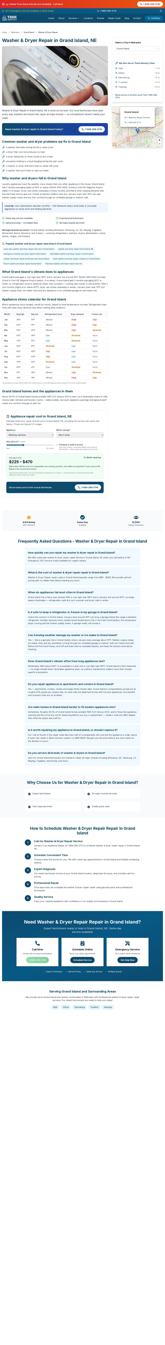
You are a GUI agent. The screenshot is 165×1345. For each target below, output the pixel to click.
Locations (88, 18)
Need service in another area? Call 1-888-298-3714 (136, 96)
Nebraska (15, 32)
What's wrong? (63, 430)
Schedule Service (82, 960)
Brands (100, 18)
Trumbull (94, 1007)
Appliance (10, 430)
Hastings (108, 1007)
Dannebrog (80, 1007)
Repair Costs (114, 18)
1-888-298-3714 (151, 4)
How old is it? (15, 442)
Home (51, 18)
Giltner (66, 1007)
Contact (137, 18)
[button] (137, 131)
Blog (127, 18)
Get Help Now (128, 960)
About (61, 18)
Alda (55, 1007)
